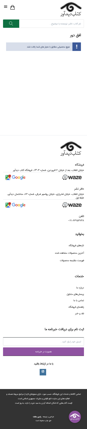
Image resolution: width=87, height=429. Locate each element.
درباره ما (80, 287)
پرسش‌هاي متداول (75, 294)
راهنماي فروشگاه (76, 307)
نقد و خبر (79, 313)
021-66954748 (76, 220)
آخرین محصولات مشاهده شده (69, 253)
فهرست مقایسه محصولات (72, 260)
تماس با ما (78, 300)
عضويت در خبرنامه (43, 351)
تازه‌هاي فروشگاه (76, 245)
